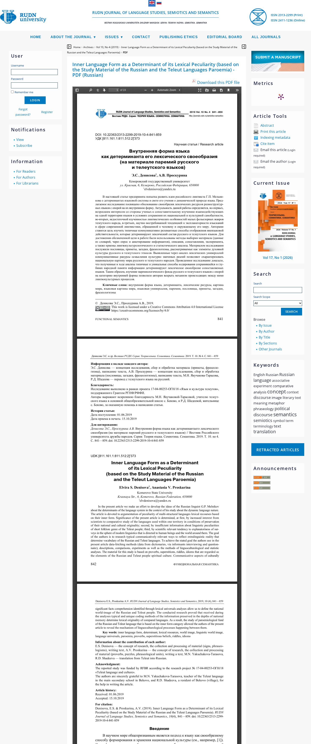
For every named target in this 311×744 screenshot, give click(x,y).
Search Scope (261, 297)
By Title (264, 337)
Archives (88, 47)
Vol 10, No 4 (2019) (107, 47)
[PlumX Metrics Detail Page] (281, 97)
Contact (141, 37)
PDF (125, 52)
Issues (112, 37)
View (20, 139)
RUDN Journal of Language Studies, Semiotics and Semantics (155, 17)
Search (257, 283)
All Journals (266, 37)
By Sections (268, 343)
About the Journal (71, 37)
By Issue (265, 325)
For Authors (25, 177)
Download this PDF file (218, 82)
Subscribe (24, 145)
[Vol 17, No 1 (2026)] (278, 250)
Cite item (267, 143)
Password (17, 79)
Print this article (273, 131)
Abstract (267, 125)
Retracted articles (277, 449)
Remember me (24, 92)
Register (47, 112)
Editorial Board (224, 37)
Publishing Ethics (179, 37)
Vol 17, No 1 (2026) (278, 257)
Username (17, 65)
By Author (267, 331)
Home (35, 37)
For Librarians (27, 183)
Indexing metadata (275, 137)
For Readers (26, 171)
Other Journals (270, 349)
